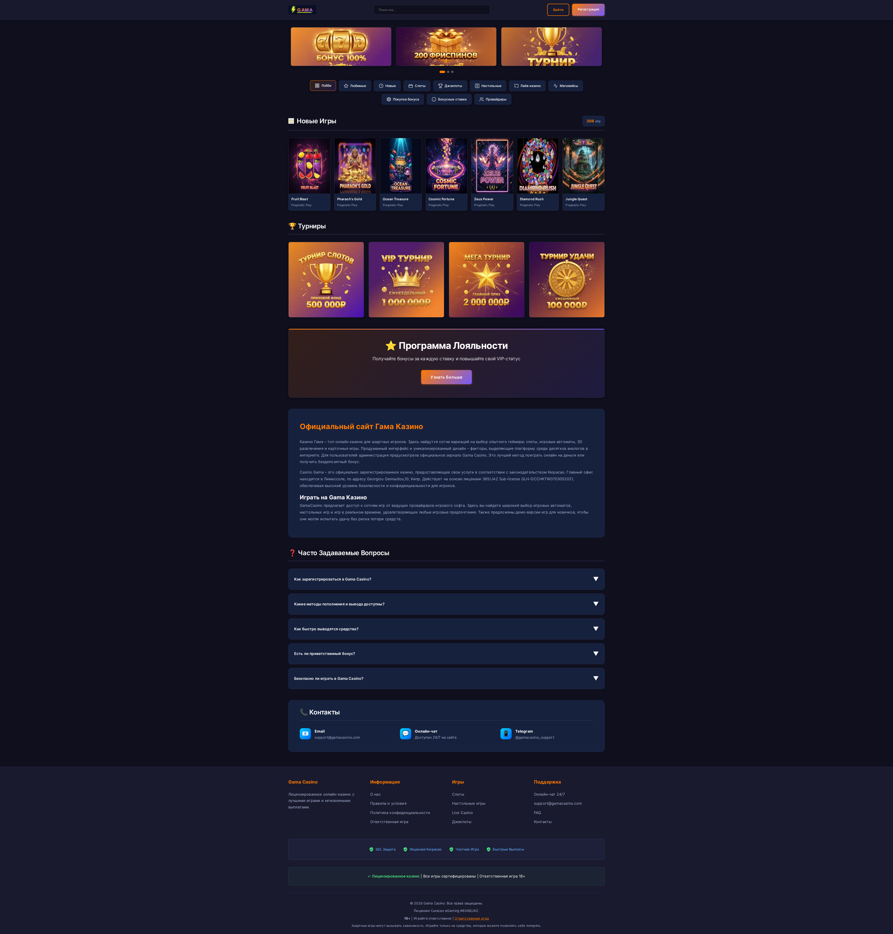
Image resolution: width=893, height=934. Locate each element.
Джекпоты (461, 821)
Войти (558, 10)
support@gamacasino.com (558, 803)
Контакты (543, 821)
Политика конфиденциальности (400, 812)
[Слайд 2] (448, 72)
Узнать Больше (446, 377)
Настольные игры (468, 803)
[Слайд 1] (442, 72)
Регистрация (588, 9)
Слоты (458, 794)
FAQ (537, 812)
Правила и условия (388, 803)
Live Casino (462, 812)
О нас (375, 794)
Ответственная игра (389, 821)
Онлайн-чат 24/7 (549, 794)
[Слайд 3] (452, 72)
